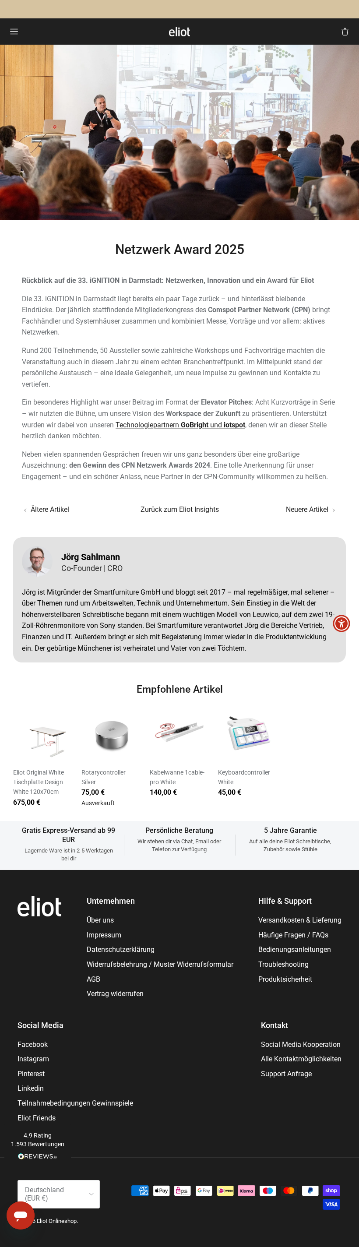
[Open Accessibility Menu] (341, 623)
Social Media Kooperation (301, 1044)
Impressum (104, 935)
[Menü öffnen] (14, 32)
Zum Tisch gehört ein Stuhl (146, 9)
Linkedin (31, 1088)
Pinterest (31, 1074)
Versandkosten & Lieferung (299, 920)
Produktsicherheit (285, 979)
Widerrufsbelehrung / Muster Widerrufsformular (160, 964)
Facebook (33, 1044)
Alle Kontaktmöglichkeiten (301, 1059)
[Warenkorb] (345, 32)
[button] (37, 1147)
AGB (93, 979)
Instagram (33, 1059)
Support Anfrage (286, 1074)
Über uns (100, 920)
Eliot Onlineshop (57, 1221)
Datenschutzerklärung (121, 949)
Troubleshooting (283, 964)
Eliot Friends (37, 1118)
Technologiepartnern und (180, 425)
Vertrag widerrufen (115, 994)
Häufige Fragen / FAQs (293, 935)
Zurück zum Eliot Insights (180, 509)
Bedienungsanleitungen (294, 949)
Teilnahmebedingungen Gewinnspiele (75, 1103)
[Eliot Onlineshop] (179, 31)
